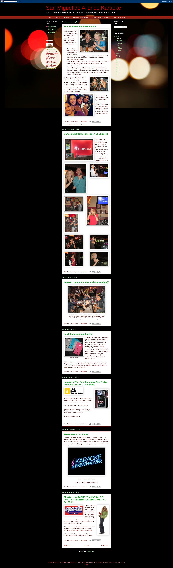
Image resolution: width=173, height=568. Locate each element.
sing (85, 124)
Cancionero (57, 17)
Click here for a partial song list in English (79, 365)
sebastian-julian (113, 562)
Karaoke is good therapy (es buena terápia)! (86, 282)
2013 (117, 67)
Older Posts (105, 545)
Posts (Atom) (90, 551)
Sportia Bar (89, 514)
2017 (117, 60)
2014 (117, 65)
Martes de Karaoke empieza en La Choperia (86, 134)
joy (75, 124)
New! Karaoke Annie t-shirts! (78, 334)
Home (49, 17)
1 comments (83, 323)
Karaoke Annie (52, 49)
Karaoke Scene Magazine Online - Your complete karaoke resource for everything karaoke (53, 30)
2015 (117, 62)
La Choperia (98, 142)
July (118, 38)
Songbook (66, 17)
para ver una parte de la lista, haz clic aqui (80, 530)
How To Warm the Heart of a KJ (80, 26)
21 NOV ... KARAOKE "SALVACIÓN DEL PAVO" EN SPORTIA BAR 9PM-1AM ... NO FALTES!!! (85, 499)
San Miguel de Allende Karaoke (83, 8)
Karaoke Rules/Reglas (119, 17)
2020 (117, 53)
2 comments (83, 424)
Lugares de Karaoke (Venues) (80, 17)
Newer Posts (68, 545)
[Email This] (93, 122)
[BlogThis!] (95, 122)
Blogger (86, 564)
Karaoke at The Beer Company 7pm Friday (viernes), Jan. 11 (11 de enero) (85, 383)
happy (69, 124)
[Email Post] (89, 121)
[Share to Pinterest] (100, 122)
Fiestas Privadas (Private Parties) (101, 17)
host (72, 124)
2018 (117, 58)
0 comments (83, 121)
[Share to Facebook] (98, 122)
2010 (117, 74)
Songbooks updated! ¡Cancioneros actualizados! (119, 45)
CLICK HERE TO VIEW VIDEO (86, 479)
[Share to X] (96, 122)
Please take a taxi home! (76, 434)
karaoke (79, 124)
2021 (117, 36)
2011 (117, 71)
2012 (117, 69)
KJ (82, 124)
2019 (117, 56)
